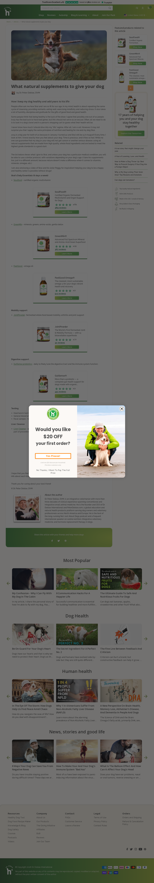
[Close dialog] (121, 408)
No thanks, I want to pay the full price (53, 471)
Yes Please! (53, 456)
